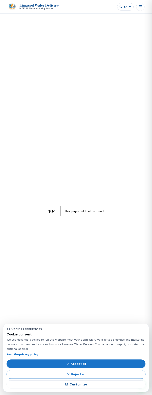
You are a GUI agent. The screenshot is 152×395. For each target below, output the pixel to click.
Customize (78, 384)
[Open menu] (140, 7)
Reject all (78, 374)
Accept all (78, 364)
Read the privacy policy (22, 354)
